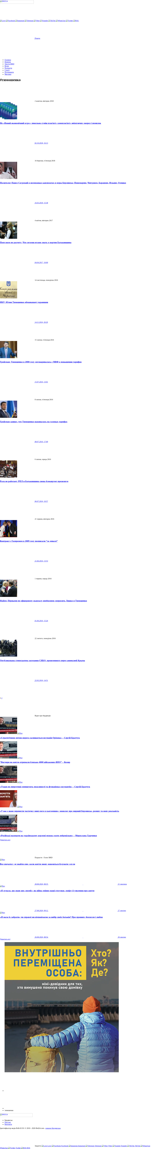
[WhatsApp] (61, 21)
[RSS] (76, 21)
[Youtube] (44, 21)
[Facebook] (10, 21)
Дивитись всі (5, 840)
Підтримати (9, 72)
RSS (28, 1148)
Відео (7, 66)
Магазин (8, 74)
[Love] (3, 21)
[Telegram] (29, 21)
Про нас (8, 1122)
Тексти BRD (9, 64)
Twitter (18, 1148)
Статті (7, 70)
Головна (8, 60)
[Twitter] (69, 21)
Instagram (82, 1146)
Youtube (123, 1146)
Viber (110, 1146)
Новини (8, 62)
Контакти (8, 1124)
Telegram (98, 1146)
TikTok (137, 1146)
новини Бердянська (53, 1128)
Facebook (65, 1146)
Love (49, 1146)
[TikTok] (52, 21)
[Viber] (37, 21)
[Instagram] (20, 21)
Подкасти (8, 68)
